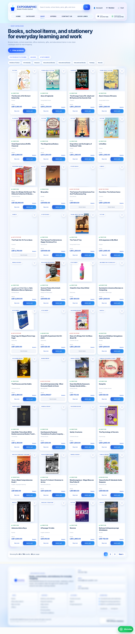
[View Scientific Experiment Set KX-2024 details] (53, 320)
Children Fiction (14, 62)
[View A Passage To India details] (53, 512)
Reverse (73, 528)
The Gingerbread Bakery (49, 144)
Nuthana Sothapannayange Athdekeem (109, 529)
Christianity (27, 62)
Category (30, 16)
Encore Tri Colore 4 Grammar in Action (52, 481)
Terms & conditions (47, 613)
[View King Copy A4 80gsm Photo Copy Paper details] (23, 320)
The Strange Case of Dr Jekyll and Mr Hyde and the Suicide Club (82, 97)
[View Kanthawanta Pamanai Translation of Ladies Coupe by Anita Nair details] (53, 416)
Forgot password (76, 604)
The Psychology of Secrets (108, 432)
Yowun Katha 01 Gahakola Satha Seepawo (110, 481)
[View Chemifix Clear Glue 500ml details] (82, 272)
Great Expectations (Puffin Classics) (21, 145)
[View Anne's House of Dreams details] (111, 80)
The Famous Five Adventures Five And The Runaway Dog (82, 193)
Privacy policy (45, 610)
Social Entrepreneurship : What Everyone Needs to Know (52, 385)
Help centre (44, 604)
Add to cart (29, 111)
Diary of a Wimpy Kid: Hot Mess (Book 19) (81, 337)
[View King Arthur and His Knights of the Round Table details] (82, 128)
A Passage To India (47, 528)
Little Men (102, 144)
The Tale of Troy (76, 240)
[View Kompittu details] (111, 368)
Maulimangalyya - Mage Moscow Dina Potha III (82, 481)
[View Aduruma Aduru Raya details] (23, 512)
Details (34, 107)
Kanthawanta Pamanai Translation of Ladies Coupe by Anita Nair (52, 433)
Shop (42, 16)
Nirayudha (44, 192)
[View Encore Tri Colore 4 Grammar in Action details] (53, 464)
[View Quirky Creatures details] (82, 416)
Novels (100, 62)
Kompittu (102, 384)
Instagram (114, 608)
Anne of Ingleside (47, 96)
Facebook (103, 608)
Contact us (44, 607)
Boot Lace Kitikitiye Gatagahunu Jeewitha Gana (110, 337)
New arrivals (15, 604)
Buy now (16, 111)
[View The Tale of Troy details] (82, 224)
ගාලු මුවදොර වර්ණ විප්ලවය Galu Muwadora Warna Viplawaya (22, 289)
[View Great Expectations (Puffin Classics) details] (23, 128)
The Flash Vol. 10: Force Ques (21, 240)
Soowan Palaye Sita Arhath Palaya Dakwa (50, 289)
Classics (37, 62)
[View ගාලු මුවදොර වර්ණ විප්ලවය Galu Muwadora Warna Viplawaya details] (23, 272)
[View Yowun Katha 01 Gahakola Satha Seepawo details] (111, 464)
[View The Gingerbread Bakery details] (53, 128)
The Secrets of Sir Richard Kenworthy (20, 97)
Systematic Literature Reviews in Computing (111, 289)
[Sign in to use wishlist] (34, 71)
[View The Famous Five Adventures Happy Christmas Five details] (53, 224)
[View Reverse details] (82, 512)
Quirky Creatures (76, 432)
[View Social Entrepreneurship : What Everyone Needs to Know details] (53, 368)
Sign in (72, 601)
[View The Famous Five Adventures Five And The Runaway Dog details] (82, 176)
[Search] (86, 7)
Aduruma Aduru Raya (19, 528)
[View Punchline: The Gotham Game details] (111, 176)
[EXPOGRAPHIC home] (19, 579)
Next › (121, 554)
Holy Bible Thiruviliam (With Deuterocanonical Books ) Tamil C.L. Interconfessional (22, 433)
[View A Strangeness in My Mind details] (111, 224)
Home (18, 16)
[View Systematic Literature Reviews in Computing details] (111, 272)
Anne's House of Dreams (108, 96)
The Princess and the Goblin (21, 384)
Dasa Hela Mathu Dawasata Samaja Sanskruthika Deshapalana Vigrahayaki (79, 385)
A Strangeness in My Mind (108, 240)
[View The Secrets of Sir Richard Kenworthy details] (23, 80)
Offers (53, 16)
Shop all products (17, 601)
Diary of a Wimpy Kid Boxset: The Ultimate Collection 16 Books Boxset (23, 193)
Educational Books (49, 62)
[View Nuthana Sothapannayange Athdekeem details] (111, 512)
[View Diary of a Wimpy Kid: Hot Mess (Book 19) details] (82, 320)
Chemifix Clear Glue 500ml (79, 288)
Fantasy (91, 62)
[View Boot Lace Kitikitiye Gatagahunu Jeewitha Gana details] (111, 320)
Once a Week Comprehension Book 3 (22, 481)
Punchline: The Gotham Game (109, 192)
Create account (75, 599)
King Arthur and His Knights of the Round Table (81, 145)
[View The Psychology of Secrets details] (111, 416)
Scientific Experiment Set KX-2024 (51, 337)
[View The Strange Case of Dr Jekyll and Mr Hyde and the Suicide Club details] (82, 80)
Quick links (83, 16)
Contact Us (67, 16)
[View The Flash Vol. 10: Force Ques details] (23, 224)
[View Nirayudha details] (53, 176)
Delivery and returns (47, 599)
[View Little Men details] (111, 128)
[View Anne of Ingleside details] (53, 80)
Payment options (46, 601)
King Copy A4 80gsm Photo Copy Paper (23, 337)
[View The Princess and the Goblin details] (23, 368)
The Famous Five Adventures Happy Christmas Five (51, 241)
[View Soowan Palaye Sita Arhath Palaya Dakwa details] (53, 272)
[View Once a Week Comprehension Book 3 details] (23, 464)
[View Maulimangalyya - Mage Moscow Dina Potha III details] (82, 464)
